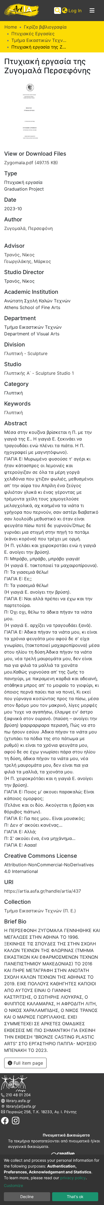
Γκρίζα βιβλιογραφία (45, 27)
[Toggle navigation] (92, 10)
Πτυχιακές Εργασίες (33, 33)
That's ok (75, 1196)
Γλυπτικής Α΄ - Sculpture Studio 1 (39, 373)
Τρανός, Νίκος (19, 254)
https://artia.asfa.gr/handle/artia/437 (42, 891)
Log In (75, 10)
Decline (27, 1196)
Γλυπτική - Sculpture (25, 353)
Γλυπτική (13, 412)
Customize (13, 1185)
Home (10, 27)
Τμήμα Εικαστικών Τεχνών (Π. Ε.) (39, 40)
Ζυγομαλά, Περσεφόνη (28, 228)
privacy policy (73, 1177)
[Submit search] (57, 10)
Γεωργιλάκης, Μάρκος (27, 261)
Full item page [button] (27, 1063)
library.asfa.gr (18, 1100)
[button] (64, 10)
